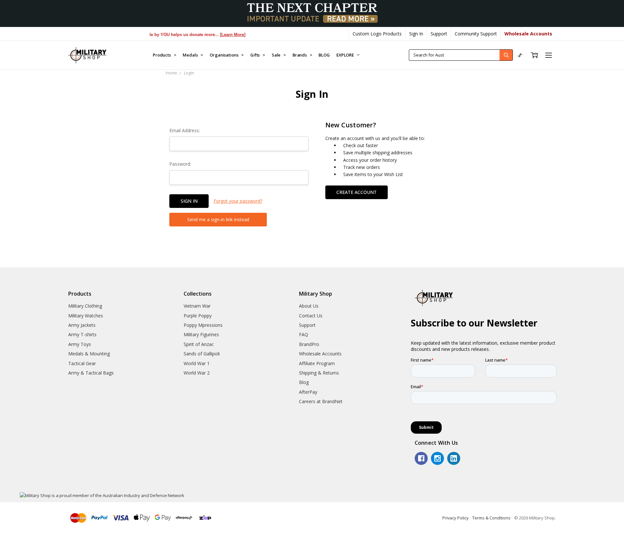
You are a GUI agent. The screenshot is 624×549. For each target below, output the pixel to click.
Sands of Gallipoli (202, 354)
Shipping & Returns (319, 373)
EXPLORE (345, 55)
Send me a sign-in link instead (218, 219)
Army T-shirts (82, 334)
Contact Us (310, 316)
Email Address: (184, 130)
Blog (304, 382)
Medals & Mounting (89, 354)
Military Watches (85, 316)
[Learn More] (225, 34)
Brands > (302, 55)
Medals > (193, 55)
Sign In (416, 34)
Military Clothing (85, 306)
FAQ (303, 334)
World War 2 (197, 373)
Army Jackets (82, 325)
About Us (308, 306)
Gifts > (257, 55)
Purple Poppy (198, 316)
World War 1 (197, 363)
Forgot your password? (238, 201)
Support (439, 34)
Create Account (356, 192)
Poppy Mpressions (203, 325)
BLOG (324, 55)
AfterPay (308, 392)
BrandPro (309, 344)
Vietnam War (197, 306)
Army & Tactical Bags (91, 373)
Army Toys (79, 344)
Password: (180, 164)
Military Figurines (201, 334)
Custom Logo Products (377, 34)
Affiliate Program (317, 363)
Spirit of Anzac (199, 344)
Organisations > (227, 55)
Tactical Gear (82, 363)
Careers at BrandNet (321, 401)
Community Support (476, 34)
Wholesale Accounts (320, 354)
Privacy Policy (455, 518)
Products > (164, 55)
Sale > (279, 55)
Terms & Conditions (491, 518)
